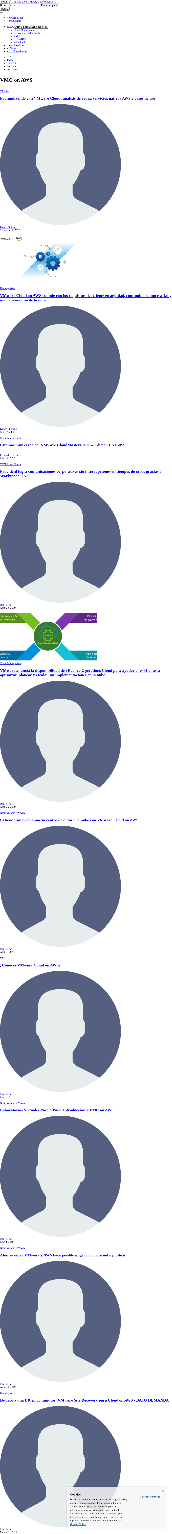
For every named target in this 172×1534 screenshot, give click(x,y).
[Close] (163, 1491)
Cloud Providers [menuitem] (15, 45)
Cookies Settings (150, 1496)
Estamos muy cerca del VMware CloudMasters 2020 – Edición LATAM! (62, 445)
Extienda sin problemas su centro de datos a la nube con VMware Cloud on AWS (69, 820)
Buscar (3, 5)
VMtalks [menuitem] (11, 48)
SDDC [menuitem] (10, 26)
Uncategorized (7, 288)
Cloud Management (10, 438)
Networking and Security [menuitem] (26, 33)
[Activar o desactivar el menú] (1, 12)
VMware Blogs (15, 17)
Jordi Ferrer (6, 604)
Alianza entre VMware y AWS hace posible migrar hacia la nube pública (62, 1255)
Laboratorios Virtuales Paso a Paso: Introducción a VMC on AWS (57, 1110)
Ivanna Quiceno (8, 227)
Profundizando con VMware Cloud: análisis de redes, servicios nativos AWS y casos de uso (77, 98)
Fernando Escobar (9, 455)
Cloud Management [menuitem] (23, 30)
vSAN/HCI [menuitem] (19, 39)
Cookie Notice (78, 1524)
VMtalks (4, 91)
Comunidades (14, 20)
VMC (3, 958)
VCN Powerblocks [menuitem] (17, 51)
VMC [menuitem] (16, 36)
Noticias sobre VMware (12, 812)
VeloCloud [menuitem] (19, 42)
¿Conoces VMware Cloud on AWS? (30, 965)
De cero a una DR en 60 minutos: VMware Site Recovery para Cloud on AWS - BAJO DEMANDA (84, 1400)
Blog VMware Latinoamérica (37, 1)
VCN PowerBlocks (10, 464)
